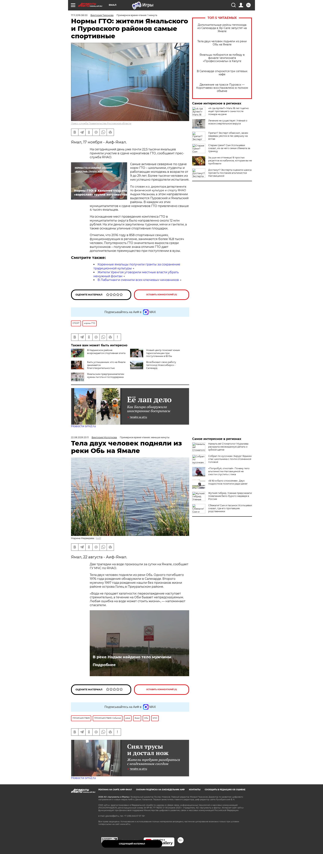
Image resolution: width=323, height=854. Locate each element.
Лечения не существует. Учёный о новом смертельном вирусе (227, 122)
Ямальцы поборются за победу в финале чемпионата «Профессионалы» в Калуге (222, 58)
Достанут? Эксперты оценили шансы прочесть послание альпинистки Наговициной (230, 172)
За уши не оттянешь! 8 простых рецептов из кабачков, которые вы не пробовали (230, 160)
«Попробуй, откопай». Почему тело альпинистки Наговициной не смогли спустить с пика (229, 471)
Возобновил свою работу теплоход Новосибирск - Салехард (161, 365)
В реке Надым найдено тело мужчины (132, 657)
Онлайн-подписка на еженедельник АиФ (160, 789)
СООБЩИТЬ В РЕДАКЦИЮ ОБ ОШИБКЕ (225, 789)
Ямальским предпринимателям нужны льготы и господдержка (105, 375)
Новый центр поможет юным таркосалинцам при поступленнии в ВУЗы (163, 353)
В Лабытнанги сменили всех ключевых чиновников (138, 280)
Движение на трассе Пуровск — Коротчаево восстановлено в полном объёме (222, 88)
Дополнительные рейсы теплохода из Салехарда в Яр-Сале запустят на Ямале (222, 28)
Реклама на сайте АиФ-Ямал (115, 789)
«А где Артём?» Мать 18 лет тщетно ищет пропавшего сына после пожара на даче (228, 111)
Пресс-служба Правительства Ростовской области (101, 123)
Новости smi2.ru (83, 426)
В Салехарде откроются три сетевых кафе (222, 73)
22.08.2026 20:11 (80, 437)
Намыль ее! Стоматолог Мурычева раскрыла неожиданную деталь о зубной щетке (228, 446)
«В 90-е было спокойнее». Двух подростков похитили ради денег (228, 482)
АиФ (98, 538)
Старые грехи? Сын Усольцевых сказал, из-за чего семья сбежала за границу (229, 148)
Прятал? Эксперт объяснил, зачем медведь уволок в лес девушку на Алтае (228, 135)
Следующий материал (132, 844)
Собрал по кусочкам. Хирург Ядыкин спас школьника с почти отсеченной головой (230, 459)
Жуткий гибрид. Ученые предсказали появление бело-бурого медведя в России (230, 496)
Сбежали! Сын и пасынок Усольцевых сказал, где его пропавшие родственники (230, 508)
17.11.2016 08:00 (79, 15)
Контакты (194, 789)
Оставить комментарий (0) (161, 294)
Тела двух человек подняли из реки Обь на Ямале (222, 43)
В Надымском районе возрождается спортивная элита (106, 352)
